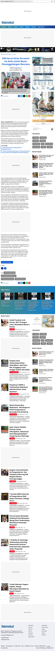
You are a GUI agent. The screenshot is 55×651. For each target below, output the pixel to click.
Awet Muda (36, 144)
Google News (4, 648)
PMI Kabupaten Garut (7, 279)
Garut (14, 54)
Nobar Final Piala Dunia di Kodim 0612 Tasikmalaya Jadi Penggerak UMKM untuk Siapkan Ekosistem (33, 304)
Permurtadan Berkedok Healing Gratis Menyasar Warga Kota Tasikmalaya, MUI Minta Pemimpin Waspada (19, 520)
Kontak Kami (17, 646)
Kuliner (43, 629)
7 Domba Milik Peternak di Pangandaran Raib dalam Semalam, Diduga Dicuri (19, 497)
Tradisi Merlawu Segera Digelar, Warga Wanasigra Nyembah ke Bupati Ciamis (19, 587)
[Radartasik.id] (7, 22)
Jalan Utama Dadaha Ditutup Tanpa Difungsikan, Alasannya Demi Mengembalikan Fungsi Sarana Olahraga (46, 192)
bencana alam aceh (9, 273)
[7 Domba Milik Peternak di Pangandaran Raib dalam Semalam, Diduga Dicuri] (4, 496)
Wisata (43, 633)
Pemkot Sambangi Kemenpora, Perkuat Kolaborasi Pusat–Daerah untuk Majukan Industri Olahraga (16, 151)
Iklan (22, 646)
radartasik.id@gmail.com (7, 635)
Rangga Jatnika (18, 67)
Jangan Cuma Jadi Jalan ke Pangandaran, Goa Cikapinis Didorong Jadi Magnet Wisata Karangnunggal (18, 474)
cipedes (50, 147)
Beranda (3, 54)
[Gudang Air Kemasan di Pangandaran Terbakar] (7, 296)
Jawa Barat (3, 27)
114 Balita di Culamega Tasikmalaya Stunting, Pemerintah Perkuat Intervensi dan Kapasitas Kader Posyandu (19, 544)
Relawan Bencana (20, 279)
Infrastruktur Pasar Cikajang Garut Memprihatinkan (12, 148)
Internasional (45, 627)
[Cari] (52, 1)
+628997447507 (5, 637)
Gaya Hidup (44, 625)
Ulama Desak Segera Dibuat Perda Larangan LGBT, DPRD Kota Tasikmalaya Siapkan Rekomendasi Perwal (48, 304)
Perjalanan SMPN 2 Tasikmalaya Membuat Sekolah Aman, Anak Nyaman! (46, 174)
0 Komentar (5, 96)
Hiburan (21, 27)
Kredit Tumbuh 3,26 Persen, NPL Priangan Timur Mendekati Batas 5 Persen (46, 156)
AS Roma (35, 141)
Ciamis (43, 147)
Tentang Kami (9, 646)
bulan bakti (36, 147)
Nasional (10, 27)
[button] (41, 26)
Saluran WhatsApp (41, 648)
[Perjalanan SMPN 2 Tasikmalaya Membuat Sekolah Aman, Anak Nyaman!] (35, 175)
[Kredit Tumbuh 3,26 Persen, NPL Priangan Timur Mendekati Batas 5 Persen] (35, 157)
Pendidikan (12, 481)
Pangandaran (13, 414)
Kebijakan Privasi (29, 646)
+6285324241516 (5, 639)
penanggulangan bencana (8, 276)
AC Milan (35, 137)
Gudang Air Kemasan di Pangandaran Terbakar (6, 302)
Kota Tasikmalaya (14, 372)
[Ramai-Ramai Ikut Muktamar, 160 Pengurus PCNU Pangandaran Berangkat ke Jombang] (35, 183)
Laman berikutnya (6, 262)
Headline (12, 438)
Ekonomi (16, 27)
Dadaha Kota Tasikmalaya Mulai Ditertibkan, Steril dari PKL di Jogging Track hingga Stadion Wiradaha (46, 165)
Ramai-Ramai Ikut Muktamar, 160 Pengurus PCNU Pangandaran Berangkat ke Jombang (45, 183)
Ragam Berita (41, 27)
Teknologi (33, 27)
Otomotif (44, 634)
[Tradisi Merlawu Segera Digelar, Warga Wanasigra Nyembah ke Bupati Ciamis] (4, 587)
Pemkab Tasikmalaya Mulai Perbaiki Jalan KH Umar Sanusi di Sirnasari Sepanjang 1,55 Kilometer (20, 304)
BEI (42, 144)
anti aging (43, 137)
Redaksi (3, 646)
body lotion (49, 144)
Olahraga (27, 27)
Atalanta (43, 141)
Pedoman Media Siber (40, 646)
